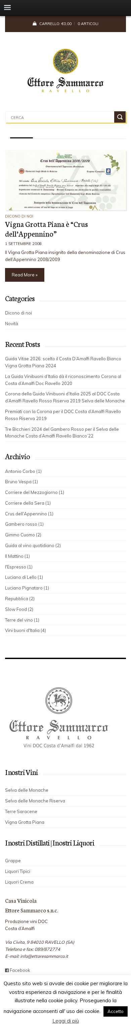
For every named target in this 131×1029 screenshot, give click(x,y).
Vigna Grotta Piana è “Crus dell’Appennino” (46, 229)
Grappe (13, 860)
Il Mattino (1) (17, 556)
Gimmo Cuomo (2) (23, 534)
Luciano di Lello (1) (24, 577)
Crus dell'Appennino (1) (29, 513)
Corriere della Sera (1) (28, 503)
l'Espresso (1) (19, 566)
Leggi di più (65, 1021)
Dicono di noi (19, 216)
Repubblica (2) (20, 598)
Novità (11, 323)
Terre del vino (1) (22, 620)
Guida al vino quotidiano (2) (33, 545)
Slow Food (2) (19, 609)
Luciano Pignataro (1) (27, 588)
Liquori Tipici (17, 871)
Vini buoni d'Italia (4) (25, 630)
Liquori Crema (19, 882)
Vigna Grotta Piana (24, 822)
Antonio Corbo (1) (23, 471)
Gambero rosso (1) (24, 524)
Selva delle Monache (26, 790)
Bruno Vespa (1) (21, 481)
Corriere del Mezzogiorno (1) (34, 492)
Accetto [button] (115, 1011)
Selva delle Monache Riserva (35, 800)
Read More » (25, 274)
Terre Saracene (21, 811)
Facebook (19, 970)
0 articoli (88, 23)
